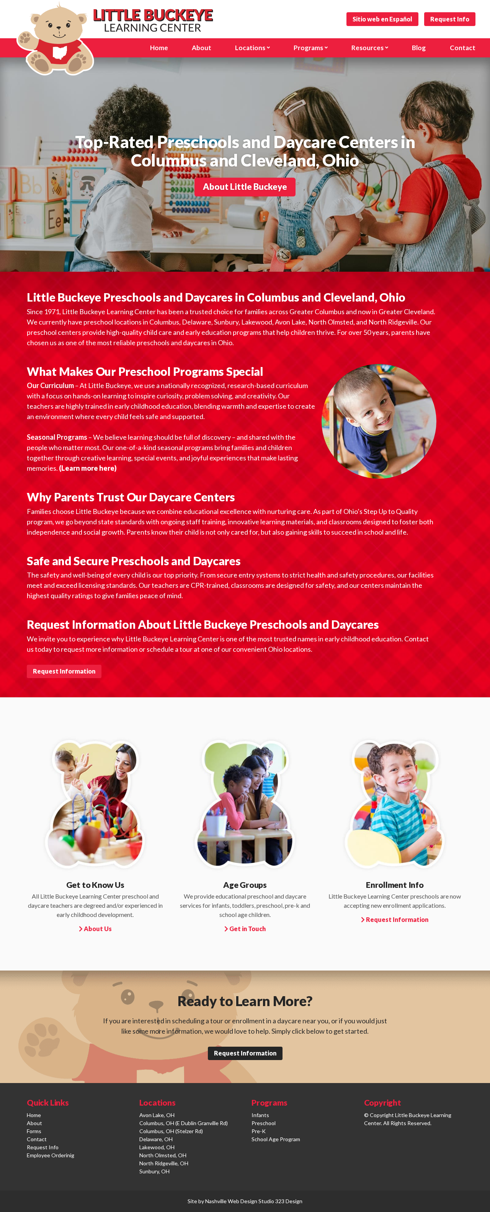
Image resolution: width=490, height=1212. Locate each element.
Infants (260, 1115)
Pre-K (259, 1131)
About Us (97, 928)
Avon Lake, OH (157, 1115)
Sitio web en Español (382, 19)
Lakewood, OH (157, 1147)
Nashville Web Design (231, 1201)
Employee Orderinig (50, 1155)
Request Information (64, 671)
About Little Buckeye (245, 187)
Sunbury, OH (154, 1171)
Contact (462, 48)
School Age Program (276, 1139)
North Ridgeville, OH (163, 1163)
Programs (308, 48)
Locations (250, 48)
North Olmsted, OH (162, 1155)
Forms (34, 1131)
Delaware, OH (156, 1139)
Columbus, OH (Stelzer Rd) (171, 1131)
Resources (367, 48)
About (34, 1123)
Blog (419, 48)
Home (34, 1115)
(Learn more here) (88, 468)
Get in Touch (247, 928)
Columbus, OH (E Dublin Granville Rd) (183, 1123)
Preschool (264, 1123)
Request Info (449, 19)
